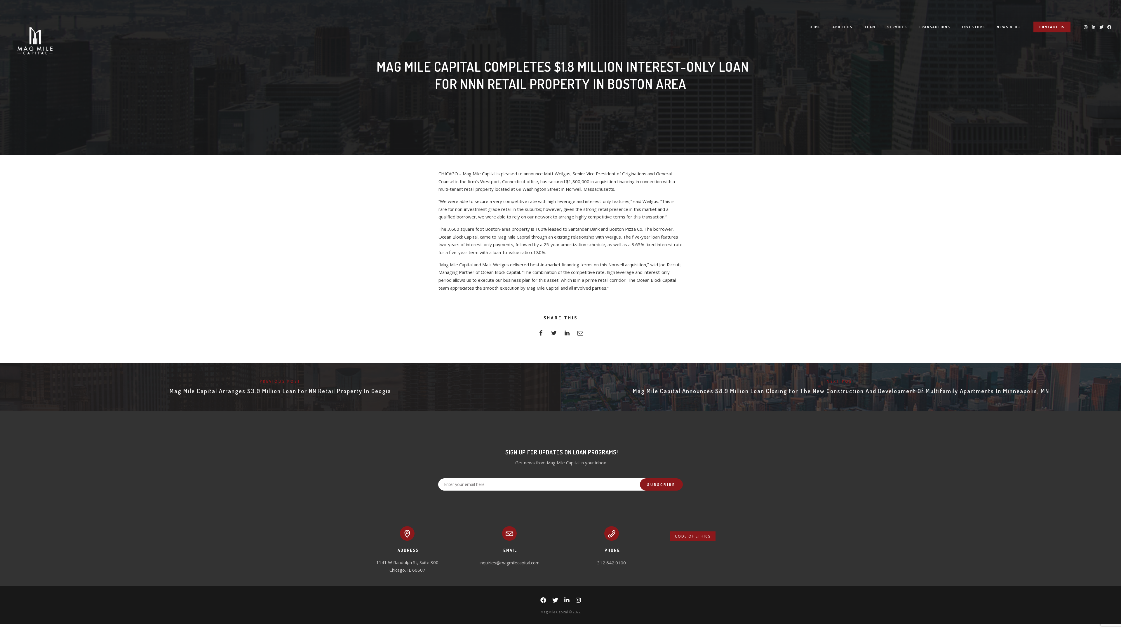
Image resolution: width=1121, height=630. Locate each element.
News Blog (1008, 27)
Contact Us (1052, 27)
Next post (841, 381)
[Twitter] (555, 601)
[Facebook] (543, 601)
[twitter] (553, 334)
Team (869, 27)
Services (897, 27)
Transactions (934, 27)
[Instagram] (578, 601)
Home (815, 27)
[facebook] (540, 334)
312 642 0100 (611, 563)
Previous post (280, 381)
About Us (842, 27)
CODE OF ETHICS (693, 536)
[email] (580, 334)
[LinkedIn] (567, 601)
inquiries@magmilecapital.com (509, 563)
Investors (973, 27)
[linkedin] (567, 334)
